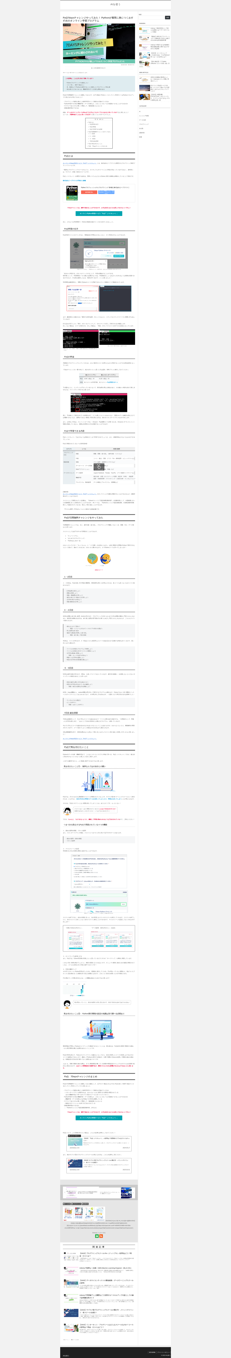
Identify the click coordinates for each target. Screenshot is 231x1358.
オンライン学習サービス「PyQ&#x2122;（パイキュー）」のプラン (106, 192)
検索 (140, 14)
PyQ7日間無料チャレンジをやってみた (100, 131)
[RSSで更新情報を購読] (101, 1236)
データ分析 (67, 1203)
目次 (97, 119)
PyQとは (91, 122)
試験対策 (86, 1203)
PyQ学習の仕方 (94, 124)
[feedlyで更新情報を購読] (97, 1236)
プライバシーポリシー (163, 1352)
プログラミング (77, 1203)
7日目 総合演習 (94, 141)
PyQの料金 (93, 127)
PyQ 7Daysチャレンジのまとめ (98, 146)
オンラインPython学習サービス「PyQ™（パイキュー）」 (99, 213)
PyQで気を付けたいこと (95, 143)
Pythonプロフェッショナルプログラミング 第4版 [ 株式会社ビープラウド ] (105, 187)
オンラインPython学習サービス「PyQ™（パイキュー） (80, 163)
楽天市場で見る (89, 192)
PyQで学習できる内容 (96, 129)
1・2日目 (92, 133)
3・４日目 (92, 136)
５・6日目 (92, 138)
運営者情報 (152, 1352)
